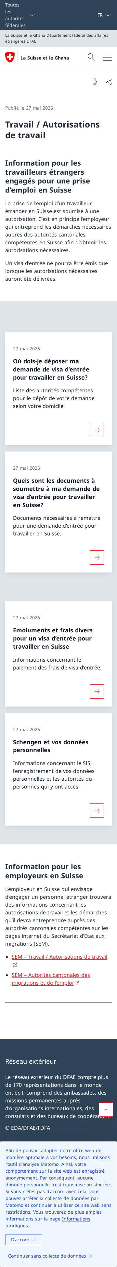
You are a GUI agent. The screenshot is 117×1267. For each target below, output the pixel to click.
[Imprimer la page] (94, 81)
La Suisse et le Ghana (44, 58)
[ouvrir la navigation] (107, 57)
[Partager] (108, 81)
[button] (106, 1109)
